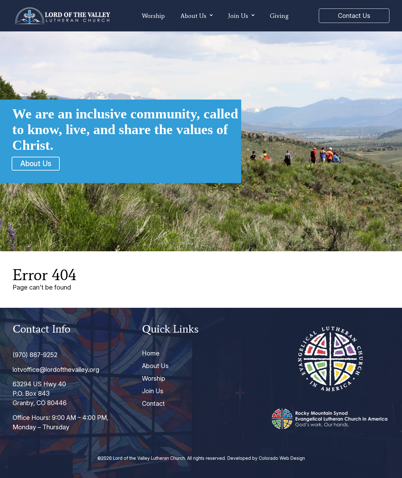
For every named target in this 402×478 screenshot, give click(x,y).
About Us (193, 15)
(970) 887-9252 (35, 355)
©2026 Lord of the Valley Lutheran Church (141, 458)
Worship (153, 15)
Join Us (238, 15)
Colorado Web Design (282, 458)
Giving (279, 15)
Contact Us (354, 15)
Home (151, 353)
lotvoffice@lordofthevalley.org (56, 369)
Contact (153, 403)
